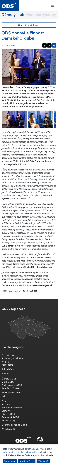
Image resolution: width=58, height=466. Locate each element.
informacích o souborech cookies (20, 452)
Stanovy (6, 410)
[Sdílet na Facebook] (54, 45)
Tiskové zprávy (9, 355)
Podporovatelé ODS (12, 385)
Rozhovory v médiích (12, 358)
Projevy (5, 361)
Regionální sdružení (12, 407)
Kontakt (6, 373)
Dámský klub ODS (30, 291)
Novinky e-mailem (11, 392)
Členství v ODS (9, 378)
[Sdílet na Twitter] (49, 45)
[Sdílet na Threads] (44, 45)
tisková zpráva (14, 291)
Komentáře (7, 364)
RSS (3, 395)
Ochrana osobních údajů (14, 424)
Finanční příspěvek (11, 388)
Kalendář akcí (8, 369)
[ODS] (23, 439)
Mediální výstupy (29, 25)
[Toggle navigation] (52, 5)
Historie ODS (8, 414)
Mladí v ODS (8, 381)
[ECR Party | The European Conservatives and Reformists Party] (40, 440)
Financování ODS (10, 417)
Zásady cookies (9, 429)
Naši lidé (6, 404)
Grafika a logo (9, 420)
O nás (5, 401)
